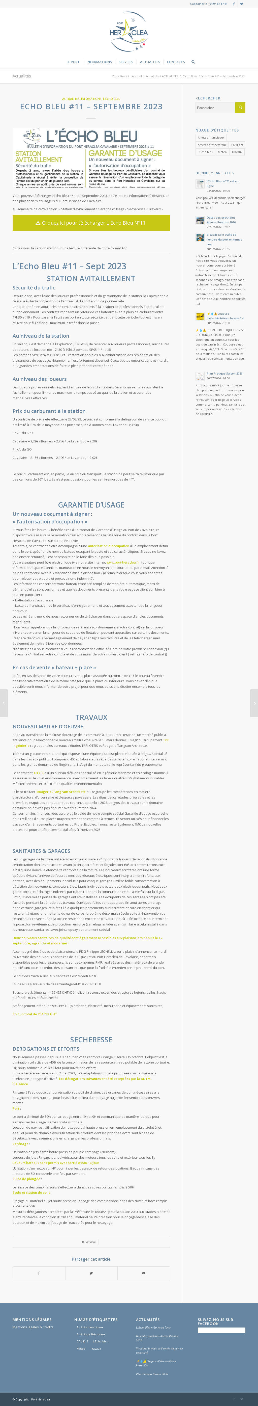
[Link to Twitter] (241, 4)
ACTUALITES (170, 76)
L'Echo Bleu (189, 76)
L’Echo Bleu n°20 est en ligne (153, 1327)
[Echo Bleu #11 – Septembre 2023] (91, 158)
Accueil (137, 76)
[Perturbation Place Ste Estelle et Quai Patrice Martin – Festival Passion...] (4, 703)
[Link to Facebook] (234, 4)
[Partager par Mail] (144, 1273)
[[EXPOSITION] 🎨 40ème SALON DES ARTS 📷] (254, 703)
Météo (222, 152)
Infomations (91, 99)
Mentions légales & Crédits (33, 1327)
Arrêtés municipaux (211, 137)
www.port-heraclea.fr (123, 562)
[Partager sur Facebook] (39, 1273)
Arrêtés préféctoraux (212, 145)
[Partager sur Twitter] (92, 1273)
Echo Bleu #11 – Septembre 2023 (91, 106)
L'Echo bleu (205, 152)
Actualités (22, 76)
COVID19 (237, 145)
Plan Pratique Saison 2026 (152, 1374)
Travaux (237, 152)
